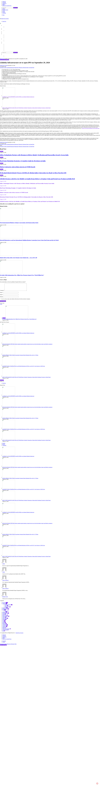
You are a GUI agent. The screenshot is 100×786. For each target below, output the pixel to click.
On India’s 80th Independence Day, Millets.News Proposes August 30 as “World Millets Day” (22, 275)
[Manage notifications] (97, 783)
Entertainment (4, 32)
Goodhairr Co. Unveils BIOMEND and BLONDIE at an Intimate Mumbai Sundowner (18, 96)
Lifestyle (3, 33)
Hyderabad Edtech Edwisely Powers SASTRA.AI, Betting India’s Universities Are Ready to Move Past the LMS (33, 173)
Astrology (6, 47)
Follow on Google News (6, 5)
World (3, 28)
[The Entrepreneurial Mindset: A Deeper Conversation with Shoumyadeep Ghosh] (11, 220)
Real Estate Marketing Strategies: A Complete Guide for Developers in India (23, 161)
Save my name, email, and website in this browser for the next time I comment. (15, 298)
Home (1, 58)
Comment (2, 290)
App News (7, 39)
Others (3, 43)
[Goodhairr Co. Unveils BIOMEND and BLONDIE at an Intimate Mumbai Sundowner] (8, 95)
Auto (3, 42)
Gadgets (6, 41)
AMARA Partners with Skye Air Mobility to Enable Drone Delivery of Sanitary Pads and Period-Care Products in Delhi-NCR (37, 179)
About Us (4, 1)
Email (1, 294)
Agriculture (7, 45)
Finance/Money (7, 50)
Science (6, 46)
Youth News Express (4, 65)
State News (7, 27)
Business (4, 29)
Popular (3, 443)
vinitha (3, 563)
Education (4, 31)
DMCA (3, 4)
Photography (7, 606)
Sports (6, 44)
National (6, 26)
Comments (4, 445)
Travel (6, 35)
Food (6, 37)
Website (1, 296)
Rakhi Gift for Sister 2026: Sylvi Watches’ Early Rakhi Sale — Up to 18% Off (18, 257)
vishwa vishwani (5, 580)
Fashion (6, 36)
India (3, 25)
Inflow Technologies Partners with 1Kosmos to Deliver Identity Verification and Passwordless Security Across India (34, 155)
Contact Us (4, 3)
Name (1, 292)
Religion (3, 623)
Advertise (4, 2)
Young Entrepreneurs (8, 30)
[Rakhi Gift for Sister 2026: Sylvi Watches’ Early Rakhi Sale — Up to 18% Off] (11, 255)
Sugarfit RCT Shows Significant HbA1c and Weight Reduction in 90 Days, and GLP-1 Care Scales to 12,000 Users (23, 366)
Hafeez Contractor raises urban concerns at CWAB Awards (17, 167)
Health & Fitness (8, 34)
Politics (3, 627)
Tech (3, 38)
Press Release (7, 49)
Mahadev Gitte (5, 596)
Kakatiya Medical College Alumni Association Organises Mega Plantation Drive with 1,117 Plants (20, 355)
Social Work (7, 48)
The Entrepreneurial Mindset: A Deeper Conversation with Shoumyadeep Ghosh (19, 222)
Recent (3, 444)
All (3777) (2, 380)
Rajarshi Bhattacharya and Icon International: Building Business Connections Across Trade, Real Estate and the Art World (29, 240)
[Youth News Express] (4, 18)
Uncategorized (5, 629)
